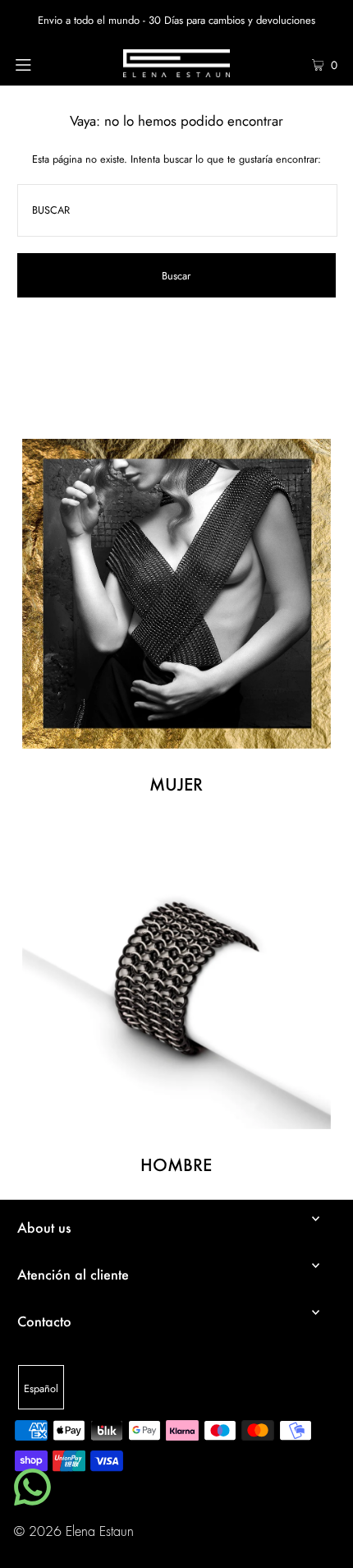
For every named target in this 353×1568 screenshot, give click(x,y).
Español (41, 1388)
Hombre (176, 1164)
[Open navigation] (47, 63)
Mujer (176, 784)
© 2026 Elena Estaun (74, 1531)
